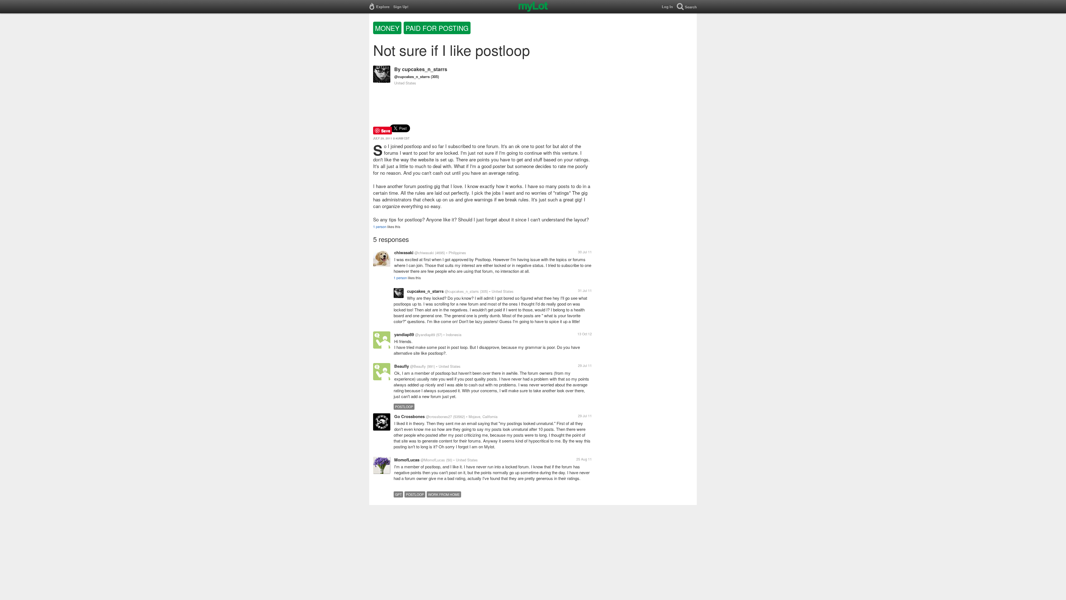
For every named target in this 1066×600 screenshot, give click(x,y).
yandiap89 (404, 334)
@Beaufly (418, 366)
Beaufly (401, 366)
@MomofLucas (433, 459)
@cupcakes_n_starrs (412, 76)
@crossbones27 (439, 416)
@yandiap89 (425, 334)
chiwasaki (403, 252)
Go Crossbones (409, 416)
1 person (379, 226)
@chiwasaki (424, 252)
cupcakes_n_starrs (424, 69)
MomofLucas (406, 460)
